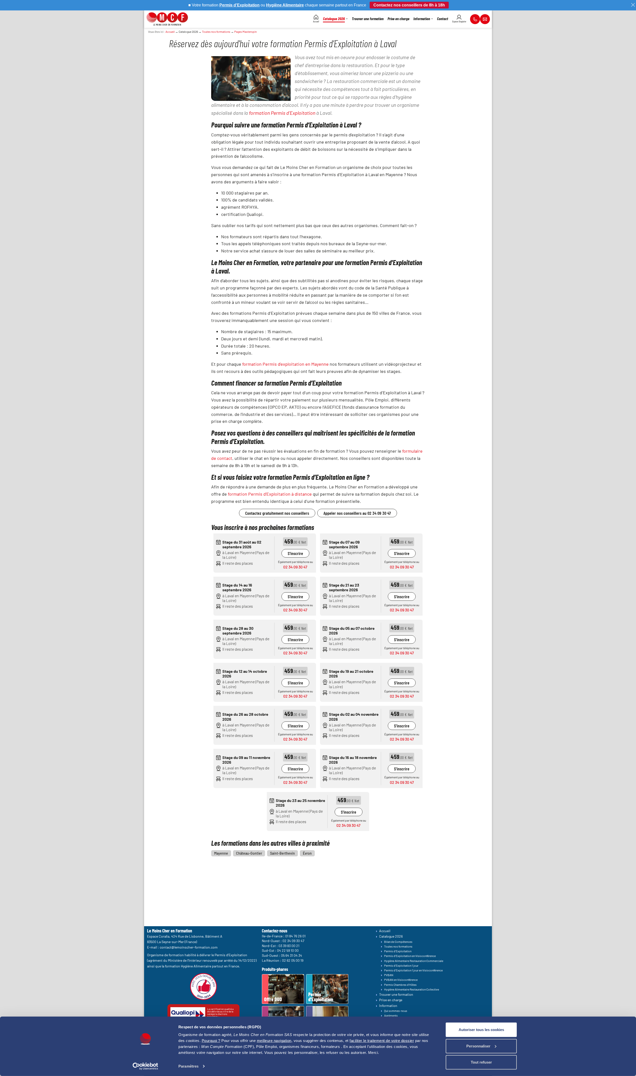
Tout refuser (481, 1062)
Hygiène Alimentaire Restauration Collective (411, 989)
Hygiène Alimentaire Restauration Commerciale (413, 960)
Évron (307, 853)
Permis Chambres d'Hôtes (400, 984)
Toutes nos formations (216, 31)
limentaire (294, 5)
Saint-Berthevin (282, 853)
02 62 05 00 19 (292, 960)
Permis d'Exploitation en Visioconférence (410, 955)
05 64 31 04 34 (291, 955)
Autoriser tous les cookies (481, 1030)
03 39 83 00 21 (288, 946)
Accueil (170, 31)
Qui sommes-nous (395, 1010)
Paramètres (188, 1066)
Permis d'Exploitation (397, 951)
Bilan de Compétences (398, 941)
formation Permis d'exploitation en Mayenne (285, 364)
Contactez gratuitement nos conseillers (277, 513)
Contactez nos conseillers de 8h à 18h (409, 5)
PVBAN (388, 975)
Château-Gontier (249, 853)
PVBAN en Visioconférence (401, 979)
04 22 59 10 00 (288, 950)
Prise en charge (390, 1000)
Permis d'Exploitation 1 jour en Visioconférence (413, 970)
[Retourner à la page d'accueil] (167, 16)
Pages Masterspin (245, 31)
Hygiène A (275, 5)
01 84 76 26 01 (295, 936)
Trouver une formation (396, 994)
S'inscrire (295, 553)
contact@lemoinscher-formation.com (189, 947)
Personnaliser (478, 1046)
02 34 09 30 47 (295, 566)
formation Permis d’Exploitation (282, 113)
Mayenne (221, 853)
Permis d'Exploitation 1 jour (401, 965)
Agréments (391, 1015)
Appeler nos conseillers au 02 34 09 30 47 (357, 513)
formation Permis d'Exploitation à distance (270, 494)
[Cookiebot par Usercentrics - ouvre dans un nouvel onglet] (145, 1066)
